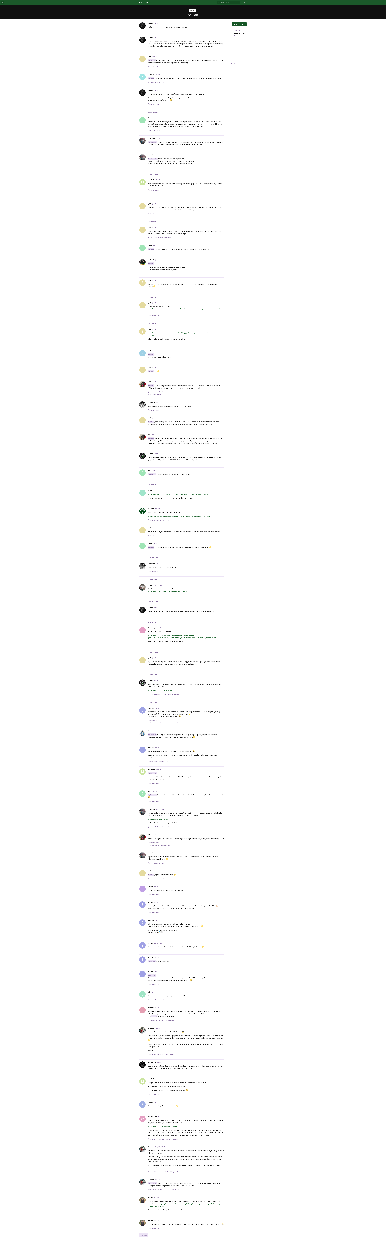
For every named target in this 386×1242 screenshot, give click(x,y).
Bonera (152, 961)
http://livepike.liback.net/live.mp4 (159, 819)
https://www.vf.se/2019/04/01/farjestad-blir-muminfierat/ (168, 591)
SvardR (152, 60)
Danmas (153, 735)
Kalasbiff (153, 142)
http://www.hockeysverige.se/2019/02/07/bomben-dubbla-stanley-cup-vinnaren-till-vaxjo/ (179, 516)
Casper (152, 474)
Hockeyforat (144, 2)
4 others (175, 1190)
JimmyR (153, 975)
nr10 (151, 422)
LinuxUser (153, 159)
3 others (169, 1139)
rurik (151, 371)
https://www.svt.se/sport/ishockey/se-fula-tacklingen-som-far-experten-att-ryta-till (178, 494)
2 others (166, 1020)
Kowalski (153, 1183)
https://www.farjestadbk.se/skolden (160, 690)
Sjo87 (152, 78)
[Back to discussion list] (2, 2)
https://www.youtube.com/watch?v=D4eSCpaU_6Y (165, 1126)
